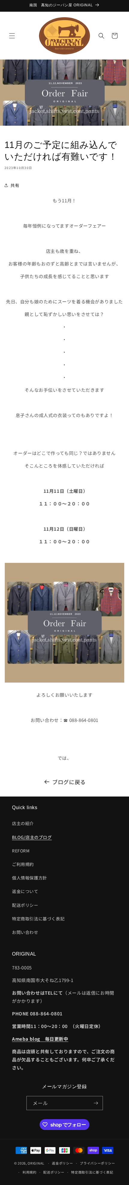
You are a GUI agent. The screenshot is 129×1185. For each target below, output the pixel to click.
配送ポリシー (25, 905)
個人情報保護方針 (29, 878)
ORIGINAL (36, 1163)
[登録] (96, 1103)
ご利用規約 (23, 864)
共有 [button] (14, 185)
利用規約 (29, 1172)
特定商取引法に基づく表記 (38, 919)
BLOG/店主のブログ (32, 837)
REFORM (21, 851)
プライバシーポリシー (97, 1163)
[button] (12, 35)
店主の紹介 (23, 823)
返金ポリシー (62, 1163)
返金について (25, 891)
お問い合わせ (25, 932)
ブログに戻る (69, 782)
